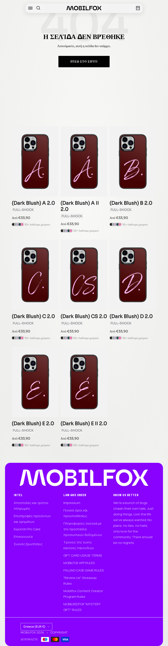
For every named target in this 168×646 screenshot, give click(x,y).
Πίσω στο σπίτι (84, 61)
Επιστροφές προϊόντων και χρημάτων (32, 519)
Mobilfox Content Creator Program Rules (83, 594)
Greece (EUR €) (34, 626)
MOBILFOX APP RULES (79, 563)
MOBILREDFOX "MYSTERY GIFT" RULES (81, 607)
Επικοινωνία (23, 536)
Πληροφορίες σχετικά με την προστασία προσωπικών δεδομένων (82, 529)
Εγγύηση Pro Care (27, 529)
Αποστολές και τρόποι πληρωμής (31, 505)
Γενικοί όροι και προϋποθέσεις (75, 513)
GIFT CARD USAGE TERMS (82, 555)
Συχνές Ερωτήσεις (28, 544)
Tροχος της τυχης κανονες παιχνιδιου (78, 545)
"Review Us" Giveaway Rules (80, 580)
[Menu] (30, 8)
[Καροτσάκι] (138, 8)
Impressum (71, 502)
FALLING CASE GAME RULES (83, 570)
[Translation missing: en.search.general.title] (38, 8)
